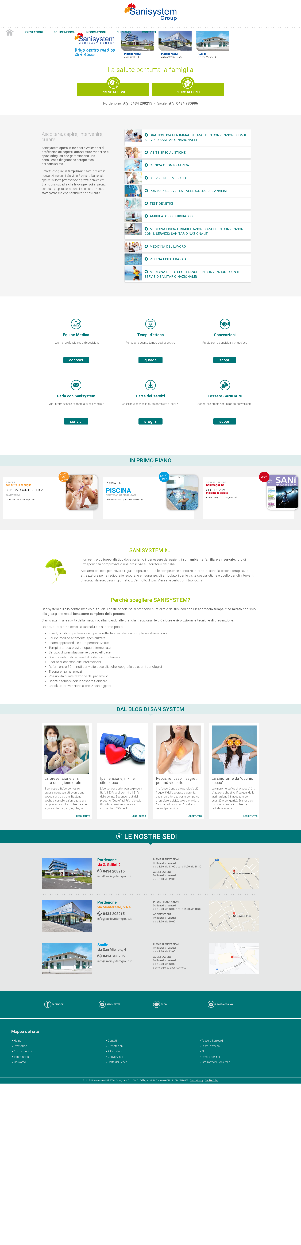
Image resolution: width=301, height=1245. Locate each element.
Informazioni (75, 25)
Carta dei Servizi (118, 1058)
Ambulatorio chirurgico (171, 216)
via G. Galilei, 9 (109, 861)
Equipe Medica (54, 25)
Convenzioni (115, 1053)
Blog (164, 1000)
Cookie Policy (211, 1076)
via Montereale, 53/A (114, 904)
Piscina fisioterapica (168, 259)
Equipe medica (23, 1047)
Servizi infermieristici (169, 178)
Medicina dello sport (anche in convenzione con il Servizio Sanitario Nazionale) (192, 274)
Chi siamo (20, 1058)
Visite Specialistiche (168, 152)
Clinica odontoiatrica (169, 165)
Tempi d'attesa (211, 1042)
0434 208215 (141, 103)
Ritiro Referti (188, 92)
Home (21, 25)
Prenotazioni (113, 92)
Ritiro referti (115, 1047)
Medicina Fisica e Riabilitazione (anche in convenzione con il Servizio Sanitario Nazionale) (195, 231)
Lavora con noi (224, 1000)
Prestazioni (35, 25)
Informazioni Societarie (216, 1058)
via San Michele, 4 (111, 946)
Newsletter (113, 1000)
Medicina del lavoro (168, 246)
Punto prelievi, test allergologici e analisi (188, 191)
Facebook (57, 1000)
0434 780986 (187, 103)
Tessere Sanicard (212, 1037)
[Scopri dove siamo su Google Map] (234, 870)
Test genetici (161, 203)
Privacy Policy (196, 1076)
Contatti (107, 25)
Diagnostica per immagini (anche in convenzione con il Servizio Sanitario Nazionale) (196, 137)
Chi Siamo (92, 25)
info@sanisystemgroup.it (114, 872)
